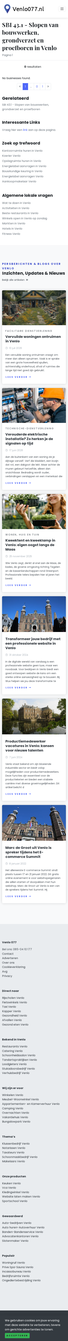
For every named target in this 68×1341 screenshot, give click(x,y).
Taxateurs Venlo (13, 1152)
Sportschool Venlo (14, 1201)
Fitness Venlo (11, 234)
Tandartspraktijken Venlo (19, 1060)
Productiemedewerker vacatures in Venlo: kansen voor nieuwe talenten (29, 746)
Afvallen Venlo (12, 1020)
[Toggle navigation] (62, 8)
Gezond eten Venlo (15, 1025)
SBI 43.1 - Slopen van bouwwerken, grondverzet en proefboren (25, 107)
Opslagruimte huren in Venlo (21, 161)
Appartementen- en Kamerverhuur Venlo (31, 1104)
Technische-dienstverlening (29, 428)
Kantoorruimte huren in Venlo (22, 151)
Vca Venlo (9, 1188)
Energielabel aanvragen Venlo (22, 176)
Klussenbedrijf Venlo (16, 1144)
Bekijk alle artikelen (13, 280)
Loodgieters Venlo (14, 1064)
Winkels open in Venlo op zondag (24, 218)
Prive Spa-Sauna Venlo (17, 1267)
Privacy (7, 976)
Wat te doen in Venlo (16, 203)
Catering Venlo (12, 1051)
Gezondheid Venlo (14, 1016)
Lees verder (17, 377)
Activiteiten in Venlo (15, 208)
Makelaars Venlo (13, 1161)
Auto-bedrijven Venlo (16, 1223)
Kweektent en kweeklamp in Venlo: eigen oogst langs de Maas (30, 545)
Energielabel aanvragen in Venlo (24, 166)
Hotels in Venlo (12, 229)
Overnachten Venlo (15, 1113)
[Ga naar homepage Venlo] (23, 9)
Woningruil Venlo (13, 1263)
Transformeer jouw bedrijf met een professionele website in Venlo (33, 643)
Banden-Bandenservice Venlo (22, 1232)
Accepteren (17, 1335)
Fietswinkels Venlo (14, 1002)
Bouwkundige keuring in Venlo (22, 171)
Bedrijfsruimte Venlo (16, 1276)
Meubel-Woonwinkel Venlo (20, 1099)
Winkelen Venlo (12, 1095)
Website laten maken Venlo (21, 1197)
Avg (4, 971)
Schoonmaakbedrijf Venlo (19, 1157)
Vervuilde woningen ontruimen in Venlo (33, 339)
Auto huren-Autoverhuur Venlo (23, 1227)
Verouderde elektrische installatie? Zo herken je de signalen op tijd (29, 439)
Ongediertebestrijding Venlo (21, 1280)
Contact (8, 954)
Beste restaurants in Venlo (20, 213)
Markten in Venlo (13, 223)
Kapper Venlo (11, 1011)
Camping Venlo (12, 1108)
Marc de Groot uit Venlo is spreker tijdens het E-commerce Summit (28, 852)
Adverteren (10, 958)
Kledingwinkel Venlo (15, 1192)
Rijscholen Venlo (13, 998)
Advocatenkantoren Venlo (20, 1236)
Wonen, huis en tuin (22, 534)
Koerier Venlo (11, 156)
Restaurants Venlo (14, 1046)
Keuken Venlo (11, 1183)
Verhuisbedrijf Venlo (15, 1073)
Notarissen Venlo (13, 1148)
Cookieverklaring (13, 967)
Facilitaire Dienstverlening (28, 331)
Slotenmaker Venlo (15, 1241)
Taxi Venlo (9, 1007)
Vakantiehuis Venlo (15, 1117)
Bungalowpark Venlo (16, 1122)
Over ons (8, 963)
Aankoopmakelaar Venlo (19, 181)
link (25, 130)
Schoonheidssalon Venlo (18, 1055)
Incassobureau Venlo (16, 1271)
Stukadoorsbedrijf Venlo (18, 1069)
